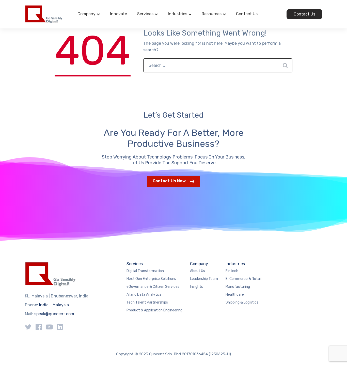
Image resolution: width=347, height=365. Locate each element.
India (44, 305)
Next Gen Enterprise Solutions (151, 279)
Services (145, 13)
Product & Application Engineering (154, 310)
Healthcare (235, 294)
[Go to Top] (337, 353)
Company (86, 13)
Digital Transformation (145, 271)
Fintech (232, 271)
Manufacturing (238, 286)
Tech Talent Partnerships (147, 302)
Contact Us (247, 13)
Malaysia (61, 305)
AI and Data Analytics (144, 294)
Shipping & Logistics (242, 302)
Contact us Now (169, 181)
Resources (212, 13)
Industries (177, 13)
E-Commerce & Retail (243, 279)
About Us (197, 271)
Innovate (118, 13)
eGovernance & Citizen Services (153, 286)
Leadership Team (204, 279)
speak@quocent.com (54, 313)
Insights (196, 286)
